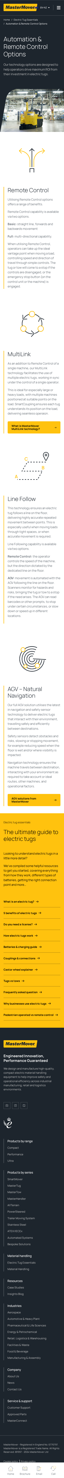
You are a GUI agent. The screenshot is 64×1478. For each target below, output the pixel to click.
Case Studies (15, 1287)
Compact (13, 1148)
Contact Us (14, 1389)
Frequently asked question (21, 992)
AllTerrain (13, 1205)
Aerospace (14, 1312)
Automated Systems (20, 1238)
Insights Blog (15, 1294)
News (10, 1383)
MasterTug (14, 1186)
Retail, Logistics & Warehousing (26, 1338)
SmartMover (15, 1179)
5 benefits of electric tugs (20, 913)
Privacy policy (28, 1461)
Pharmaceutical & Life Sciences (26, 1325)
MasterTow (14, 1192)
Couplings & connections (19, 958)
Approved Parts (16, 1414)
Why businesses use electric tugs (25, 1003)
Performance (15, 1154)
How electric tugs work (18, 935)
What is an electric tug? (19, 901)
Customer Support (18, 1407)
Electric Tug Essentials (21, 1262)
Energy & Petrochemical (22, 1332)
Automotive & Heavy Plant (23, 1319)
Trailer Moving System (21, 1218)
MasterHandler (16, 1199)
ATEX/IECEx (14, 1231)
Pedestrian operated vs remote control (29, 1015)
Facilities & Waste (18, 1345)
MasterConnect (17, 1421)
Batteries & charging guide (20, 947)
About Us (13, 1376)
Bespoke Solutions (19, 1244)
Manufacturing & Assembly (24, 1358)
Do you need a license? (18, 924)
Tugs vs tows (12, 981)
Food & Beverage (17, 1351)
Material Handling (18, 1269)
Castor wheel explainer (18, 969)
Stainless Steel (16, 1225)
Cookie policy (11, 1461)
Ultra (10, 1161)
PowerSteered (16, 1211)
